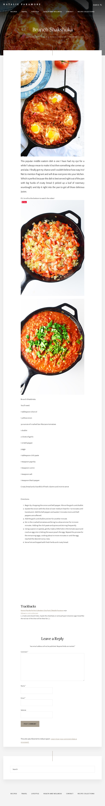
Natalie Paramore (22, 4)
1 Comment (72, 37)
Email (23, 698)
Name (23, 686)
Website (23, 710)
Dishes (31, 37)
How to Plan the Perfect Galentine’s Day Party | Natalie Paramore (42, 610)
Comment (24, 652)
